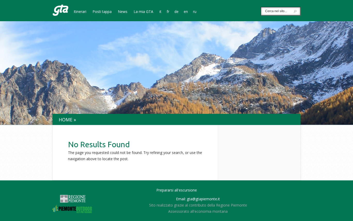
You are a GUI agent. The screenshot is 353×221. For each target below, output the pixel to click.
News (122, 12)
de (176, 12)
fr (168, 12)
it (160, 12)
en (186, 12)
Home (65, 119)
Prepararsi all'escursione (176, 190)
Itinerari (80, 12)
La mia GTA (143, 12)
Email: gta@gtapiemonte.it (198, 198)
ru (194, 12)
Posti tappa (102, 12)
